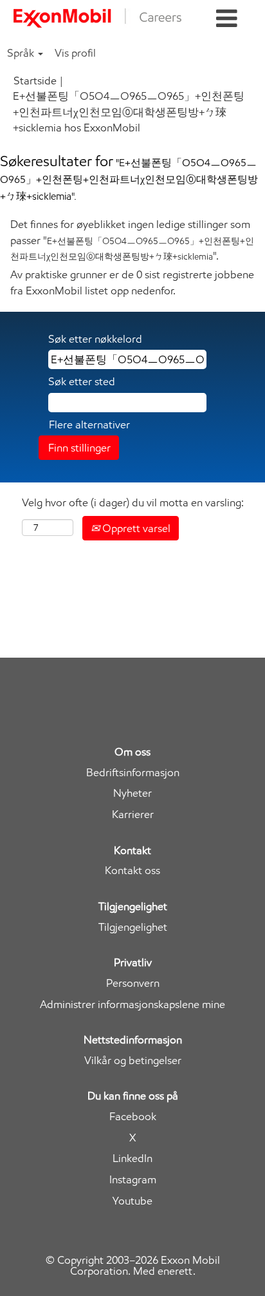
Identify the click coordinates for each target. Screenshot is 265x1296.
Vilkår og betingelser (132, 1060)
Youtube (132, 1201)
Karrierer (133, 814)
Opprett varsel (135, 528)
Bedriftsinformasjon (132, 773)
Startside (35, 80)
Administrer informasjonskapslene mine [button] (132, 1004)
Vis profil (75, 52)
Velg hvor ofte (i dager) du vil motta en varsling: (133, 502)
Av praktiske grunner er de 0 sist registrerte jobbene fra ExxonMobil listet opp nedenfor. (132, 282)
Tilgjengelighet (132, 927)
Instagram (132, 1180)
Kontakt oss (132, 870)
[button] (226, 19)
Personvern (133, 983)
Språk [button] (22, 52)
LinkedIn (132, 1158)
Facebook (132, 1116)
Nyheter (132, 793)
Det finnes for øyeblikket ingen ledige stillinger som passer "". (132, 240)
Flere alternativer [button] (89, 424)
